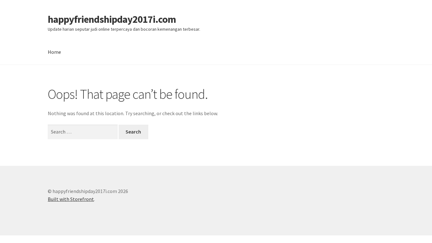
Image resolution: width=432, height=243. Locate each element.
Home (54, 52)
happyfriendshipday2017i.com (112, 19)
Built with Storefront (71, 199)
